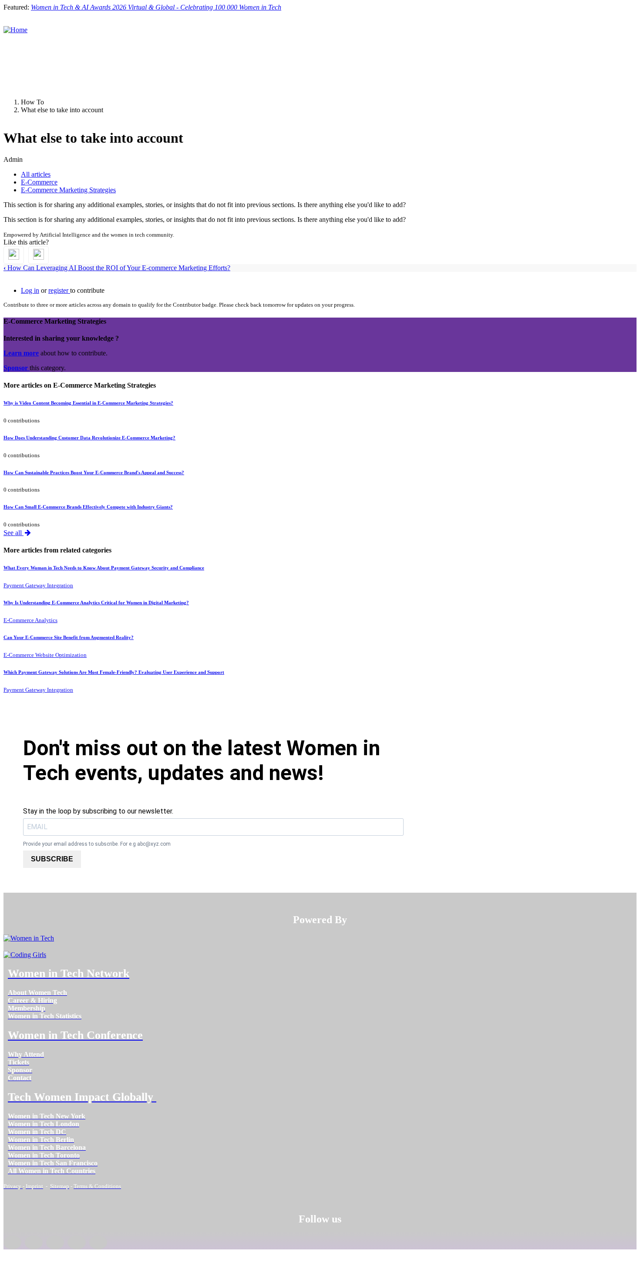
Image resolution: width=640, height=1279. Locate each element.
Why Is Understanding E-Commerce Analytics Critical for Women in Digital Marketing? (96, 602)
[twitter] (76, 1242)
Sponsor (16, 368)
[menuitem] (37, 992)
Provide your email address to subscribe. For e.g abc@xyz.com (97, 844)
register (59, 290)
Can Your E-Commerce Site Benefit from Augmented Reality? (68, 637)
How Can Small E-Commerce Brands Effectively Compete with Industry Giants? (88, 506)
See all (13, 532)
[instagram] (55, 1242)
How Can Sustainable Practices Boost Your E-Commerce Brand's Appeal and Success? (93, 472)
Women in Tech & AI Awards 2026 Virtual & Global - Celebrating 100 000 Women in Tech (156, 7)
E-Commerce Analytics (30, 620)
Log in (30, 290)
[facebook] (12, 1242)
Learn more (21, 353)
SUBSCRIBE (52, 859)
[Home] (15, 29)
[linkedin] (34, 1242)
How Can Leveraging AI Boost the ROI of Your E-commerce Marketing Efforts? (116, 267)
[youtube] (98, 1242)
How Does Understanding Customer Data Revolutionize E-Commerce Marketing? (89, 437)
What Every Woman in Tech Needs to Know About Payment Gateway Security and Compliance (103, 567)
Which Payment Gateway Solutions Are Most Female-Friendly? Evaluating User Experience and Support (113, 672)
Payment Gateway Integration (38, 585)
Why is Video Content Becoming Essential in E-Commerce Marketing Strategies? (88, 402)
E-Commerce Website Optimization (45, 655)
